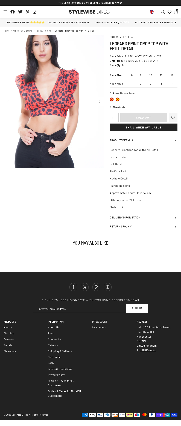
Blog (51, 333)
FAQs (51, 363)
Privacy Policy (56, 374)
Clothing (9, 333)
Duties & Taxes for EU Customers (61, 383)
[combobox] (163, 11)
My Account (99, 327)
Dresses (9, 339)
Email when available (144, 127)
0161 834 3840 (148, 350)
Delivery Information (125, 217)
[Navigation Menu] (5, 12)
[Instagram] (35, 12)
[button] (175, 12)
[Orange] (112, 99)
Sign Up (137, 308)
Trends (8, 345)
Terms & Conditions (60, 369)
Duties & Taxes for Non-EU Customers (64, 393)
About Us (53, 327)
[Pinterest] (27, 12)
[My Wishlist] (169, 12)
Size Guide (54, 357)
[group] (54, 101)
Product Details (121, 140)
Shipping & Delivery (60, 351)
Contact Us (55, 339)
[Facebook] (12, 12)
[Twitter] (20, 12)
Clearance (10, 351)
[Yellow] (118, 99)
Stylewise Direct (90, 12)
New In (8, 327)
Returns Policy (121, 226)
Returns (53, 345)
